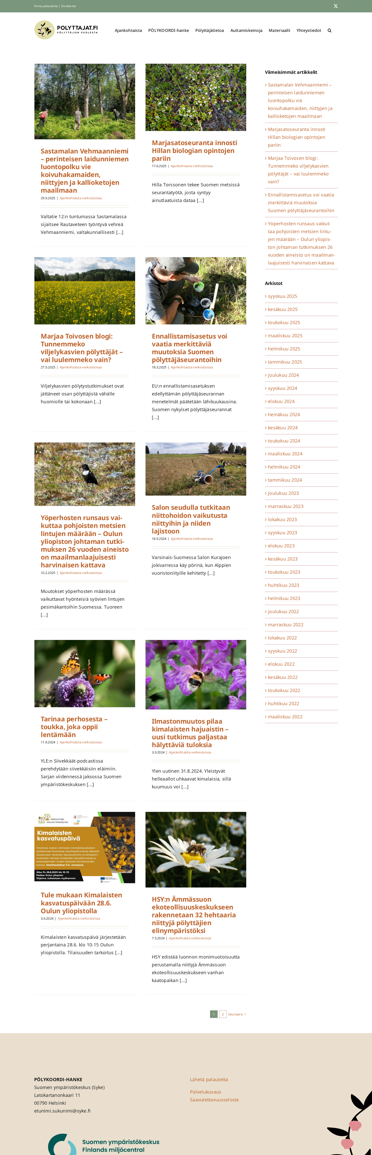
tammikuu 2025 (285, 362)
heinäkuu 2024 (284, 414)
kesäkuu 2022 (283, 677)
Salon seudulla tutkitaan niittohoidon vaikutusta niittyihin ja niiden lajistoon (191, 519)
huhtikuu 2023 (283, 585)
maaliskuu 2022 (285, 717)
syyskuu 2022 (282, 651)
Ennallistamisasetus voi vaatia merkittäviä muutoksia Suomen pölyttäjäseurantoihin (189, 347)
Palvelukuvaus (205, 1092)
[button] (330, 30)
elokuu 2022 (281, 664)
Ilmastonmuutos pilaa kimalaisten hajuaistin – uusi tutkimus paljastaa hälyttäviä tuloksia (190, 733)
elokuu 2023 (281, 546)
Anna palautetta (46, 6)
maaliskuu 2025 (285, 335)
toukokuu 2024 (284, 441)
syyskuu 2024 (282, 388)
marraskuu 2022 (285, 624)
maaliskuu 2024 (285, 454)
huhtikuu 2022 (283, 703)
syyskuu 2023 (282, 532)
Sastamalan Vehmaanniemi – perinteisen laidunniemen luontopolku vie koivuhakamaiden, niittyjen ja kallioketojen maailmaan (85, 170)
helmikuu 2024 (284, 467)
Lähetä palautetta (209, 1079)
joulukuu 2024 (283, 375)
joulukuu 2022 (283, 611)
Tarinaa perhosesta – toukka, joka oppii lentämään (74, 726)
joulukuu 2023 (283, 493)
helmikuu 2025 (284, 349)
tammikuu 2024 (285, 480)
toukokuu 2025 (284, 322)
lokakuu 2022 (282, 638)
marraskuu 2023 (285, 506)
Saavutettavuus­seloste (214, 1100)
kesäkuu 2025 (283, 309)
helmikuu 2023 (284, 598)
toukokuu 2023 (284, 572)
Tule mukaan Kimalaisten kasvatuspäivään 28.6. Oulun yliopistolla (81, 902)
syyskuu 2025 (282, 296)
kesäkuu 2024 (283, 428)
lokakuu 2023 (282, 519)
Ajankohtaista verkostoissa (81, 198)
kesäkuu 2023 (283, 559)
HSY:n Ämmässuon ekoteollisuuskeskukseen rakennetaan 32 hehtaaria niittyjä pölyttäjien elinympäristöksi (194, 915)
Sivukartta (68, 6)
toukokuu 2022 (284, 690)
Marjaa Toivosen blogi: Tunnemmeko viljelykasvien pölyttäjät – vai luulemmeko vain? (81, 347)
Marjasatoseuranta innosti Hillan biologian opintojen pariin (194, 150)
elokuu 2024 (281, 401)
